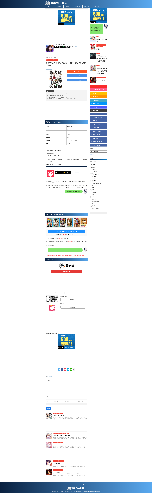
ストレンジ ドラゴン (57, 444)
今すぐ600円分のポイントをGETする (65, 231)
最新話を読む (66, 271)
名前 (47, 396)
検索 (99, 213)
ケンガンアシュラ (56, 472)
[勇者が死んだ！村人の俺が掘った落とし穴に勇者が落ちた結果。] (68, 369)
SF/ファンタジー (50, 374)
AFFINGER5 (98, 491)
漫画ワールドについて (79, 484)
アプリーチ (76, 46)
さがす (68, 484)
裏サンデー (55, 374)
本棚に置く (78, 71)
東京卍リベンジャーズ (101, 49)
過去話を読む (72, 307)
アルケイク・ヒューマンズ (58, 415)
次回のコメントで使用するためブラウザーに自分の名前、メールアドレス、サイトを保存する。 (65, 401)
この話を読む (72, 299)
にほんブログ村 (93, 155)
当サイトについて (87, 6)
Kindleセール (77, 6)
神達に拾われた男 (56, 463)
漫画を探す (59, 6)
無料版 (55, 292)
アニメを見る (78, 75)
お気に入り (68, 6)
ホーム (49, 6)
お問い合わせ (96, 6)
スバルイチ (50, 376)
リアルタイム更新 (73, 292)
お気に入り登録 (49, 69)
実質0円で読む (78, 80)
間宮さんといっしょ (100, 80)
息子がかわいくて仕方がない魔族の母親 (61, 435)
